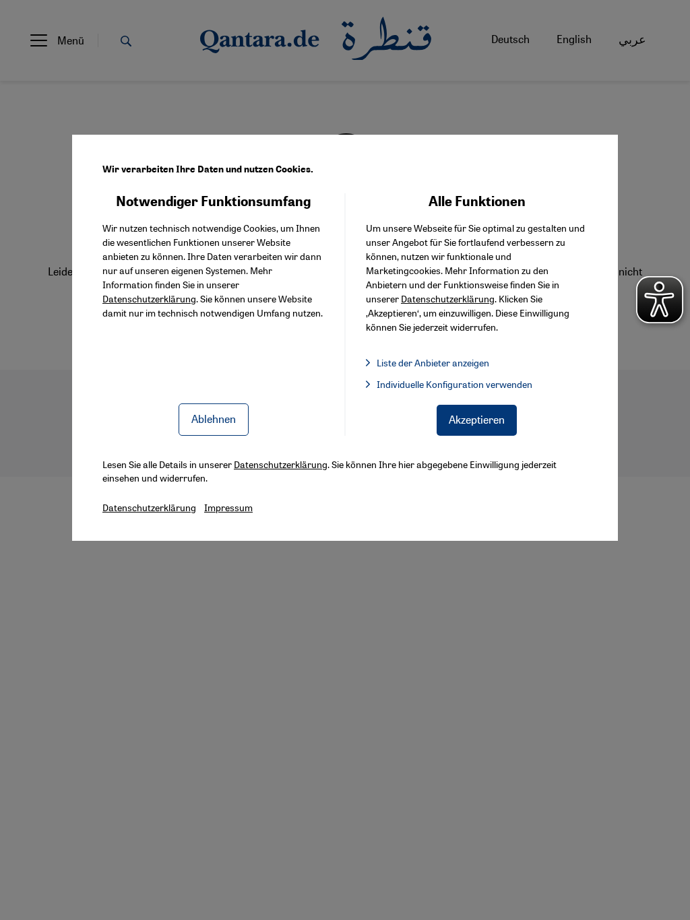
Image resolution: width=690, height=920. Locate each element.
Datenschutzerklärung (149, 298)
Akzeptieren (477, 419)
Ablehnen (213, 419)
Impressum (228, 507)
